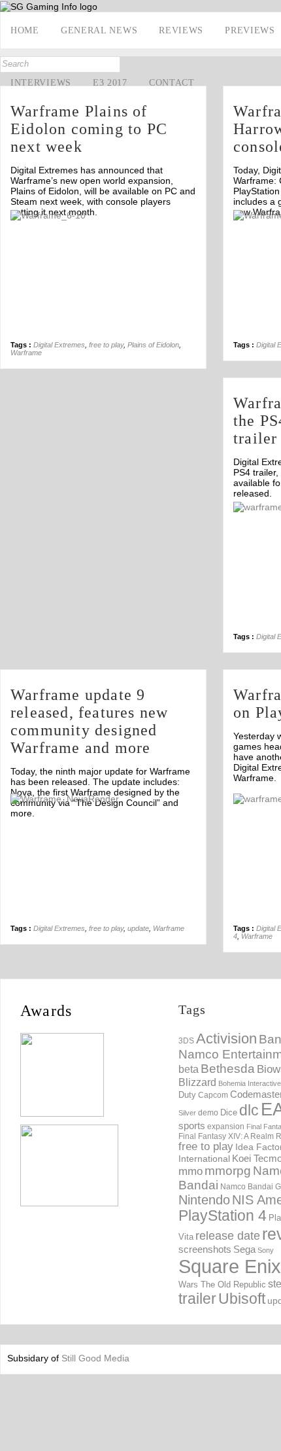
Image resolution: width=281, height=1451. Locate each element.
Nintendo (204, 1200)
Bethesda (228, 1068)
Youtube (11, 188)
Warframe (26, 353)
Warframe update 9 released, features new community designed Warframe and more (89, 721)
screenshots (204, 1249)
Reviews (181, 30)
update (138, 928)
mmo (190, 1171)
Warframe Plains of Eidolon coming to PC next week (88, 129)
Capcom (213, 1095)
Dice (228, 1112)
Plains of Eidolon (153, 345)
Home (24, 30)
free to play (106, 345)
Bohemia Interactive (249, 1083)
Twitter (11, 168)
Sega (244, 1249)
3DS (186, 1041)
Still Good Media (95, 1358)
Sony (265, 1250)
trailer (197, 1298)
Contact (172, 83)
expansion (225, 1126)
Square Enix (229, 1266)
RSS (11, 208)
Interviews (40, 83)
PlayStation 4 (222, 1216)
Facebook (11, 147)
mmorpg (228, 1171)
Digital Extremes (59, 345)
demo (208, 1112)
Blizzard (197, 1082)
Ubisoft (241, 1299)
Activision (226, 1038)
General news (99, 30)
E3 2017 (110, 83)
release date (227, 1235)
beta (188, 1069)
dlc (249, 1110)
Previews (250, 30)
